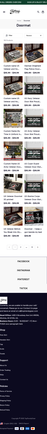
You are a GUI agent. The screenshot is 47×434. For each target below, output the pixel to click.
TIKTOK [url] (24, 288)
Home (19, 21)
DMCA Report (24, 423)
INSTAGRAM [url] (23, 270)
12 (32, 247)
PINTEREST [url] (23, 279)
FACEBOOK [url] (23, 261)
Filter (10, 35)
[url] (28, 311)
